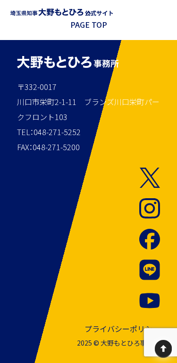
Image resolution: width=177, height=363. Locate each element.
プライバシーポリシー (122, 328)
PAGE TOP (88, 24)
